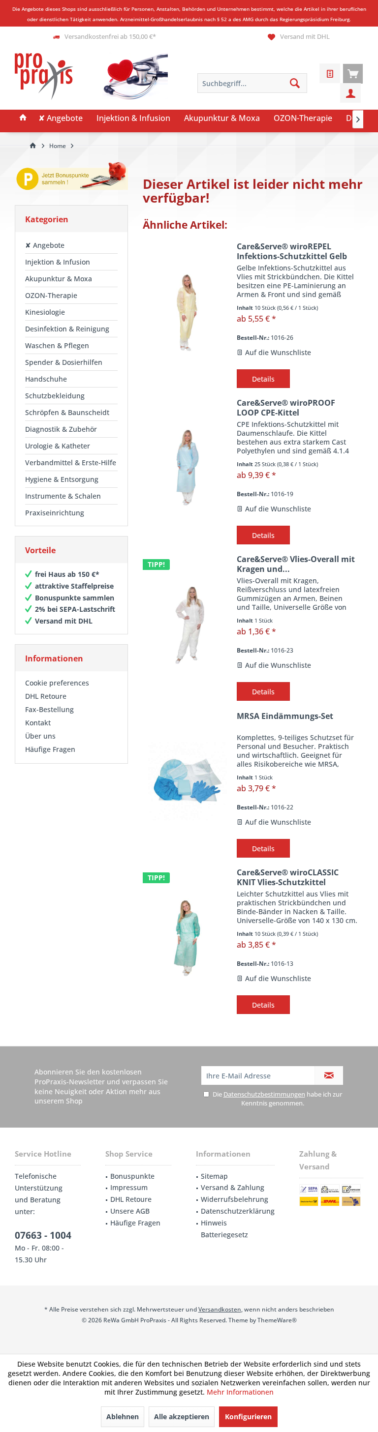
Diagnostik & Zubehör (61, 429)
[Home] (23, 118)
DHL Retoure (45, 696)
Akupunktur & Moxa (58, 278)
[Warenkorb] (353, 73)
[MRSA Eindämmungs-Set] (187, 781)
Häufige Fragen (50, 749)
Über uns (40, 736)
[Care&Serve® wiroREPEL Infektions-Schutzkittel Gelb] (187, 312)
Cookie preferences (57, 682)
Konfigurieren (248, 1416)
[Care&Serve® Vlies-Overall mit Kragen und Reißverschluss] (187, 624)
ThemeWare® (277, 1320)
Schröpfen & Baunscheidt (67, 412)
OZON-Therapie (51, 295)
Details (263, 379)
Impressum (129, 1187)
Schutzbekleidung (55, 395)
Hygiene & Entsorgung (61, 479)
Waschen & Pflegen (57, 345)
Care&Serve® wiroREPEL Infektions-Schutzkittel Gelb (292, 251)
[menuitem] (353, 73)
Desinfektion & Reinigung (67, 328)
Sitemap (214, 1176)
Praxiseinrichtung (54, 512)
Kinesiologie (45, 312)
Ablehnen (122, 1416)
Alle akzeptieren (181, 1416)
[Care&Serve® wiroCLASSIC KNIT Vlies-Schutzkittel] (187, 938)
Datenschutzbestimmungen (264, 1094)
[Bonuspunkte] (71, 177)
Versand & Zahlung (232, 1187)
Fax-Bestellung (49, 709)
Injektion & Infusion (57, 262)
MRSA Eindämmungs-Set (285, 716)
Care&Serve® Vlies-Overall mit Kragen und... (296, 564)
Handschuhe (46, 379)
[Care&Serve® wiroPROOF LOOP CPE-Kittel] (187, 468)
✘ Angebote (44, 245)
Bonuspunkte (132, 1176)
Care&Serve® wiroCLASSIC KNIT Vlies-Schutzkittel (288, 877)
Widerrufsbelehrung (234, 1199)
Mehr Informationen (240, 1392)
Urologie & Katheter (57, 445)
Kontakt (38, 722)
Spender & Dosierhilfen (63, 362)
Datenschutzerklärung (238, 1211)
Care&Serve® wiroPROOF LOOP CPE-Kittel (286, 408)
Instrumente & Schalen (63, 496)
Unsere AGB (130, 1211)
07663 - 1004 (43, 1235)
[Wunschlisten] (329, 73)
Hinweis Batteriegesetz (224, 1228)
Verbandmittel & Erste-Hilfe (70, 462)
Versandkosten (219, 1309)
